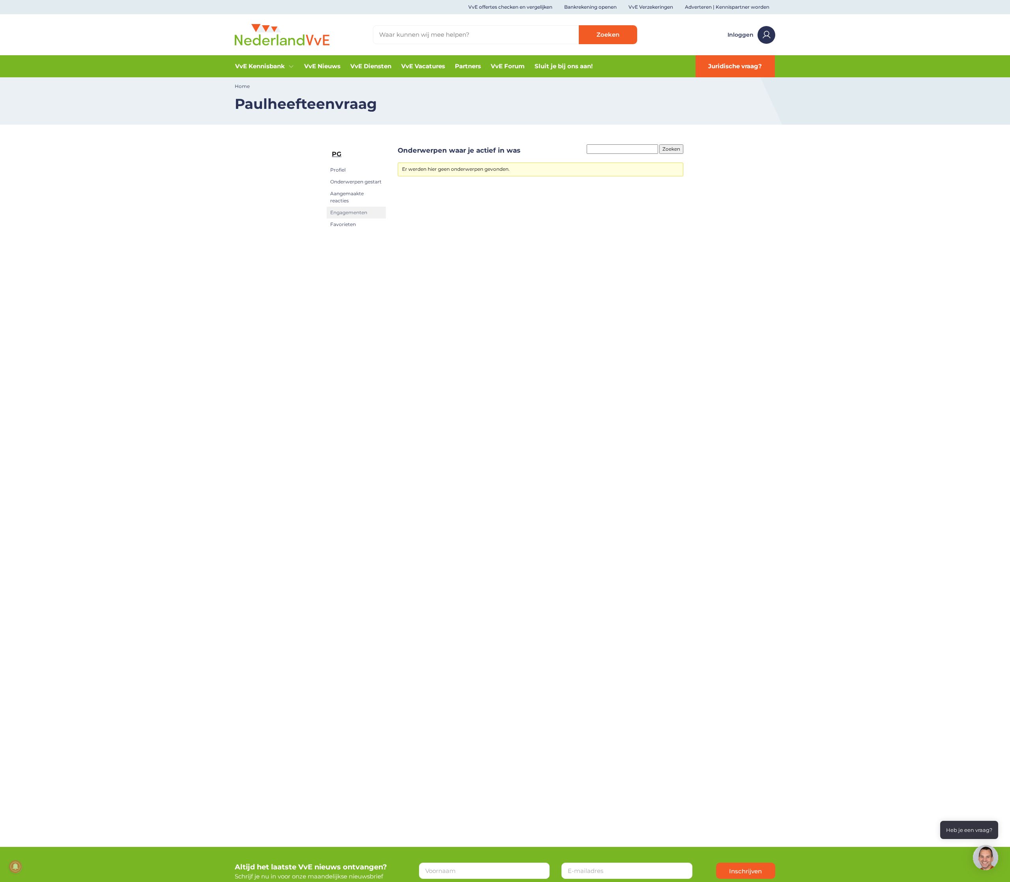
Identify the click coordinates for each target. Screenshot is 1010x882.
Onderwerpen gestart (356, 182)
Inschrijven (745, 871)
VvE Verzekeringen (650, 7)
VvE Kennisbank (260, 66)
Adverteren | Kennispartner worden (727, 7)
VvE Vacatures (423, 66)
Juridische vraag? (735, 66)
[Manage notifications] (15, 866)
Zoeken (608, 34)
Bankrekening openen (590, 7)
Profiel (338, 170)
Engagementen (348, 212)
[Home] (282, 34)
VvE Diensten (370, 66)
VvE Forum (508, 66)
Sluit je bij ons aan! (564, 66)
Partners (468, 66)
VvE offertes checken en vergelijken (510, 7)
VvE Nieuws (322, 66)
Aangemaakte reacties (347, 197)
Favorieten (343, 224)
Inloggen (741, 34)
